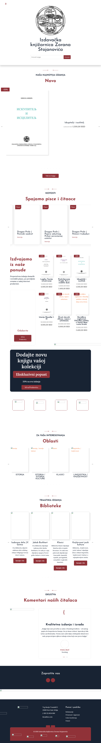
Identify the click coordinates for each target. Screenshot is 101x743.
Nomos (40, 542)
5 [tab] (53, 168)
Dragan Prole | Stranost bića (79, 233)
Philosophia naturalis (80, 543)
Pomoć (68, 721)
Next (99, 126)
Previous (2, 126)
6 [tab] (56, 168)
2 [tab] (45, 168)
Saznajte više (20, 565)
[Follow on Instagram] (53, 680)
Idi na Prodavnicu (22, 338)
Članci (19, 207)
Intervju (20, 241)
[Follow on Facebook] (48, 680)
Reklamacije (69, 712)
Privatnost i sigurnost (73, 715)
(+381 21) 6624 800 (49, 713)
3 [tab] (48, 168)
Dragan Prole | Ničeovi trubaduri (53, 233)
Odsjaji (60, 542)
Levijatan (20, 542)
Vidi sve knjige (50, 176)
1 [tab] (42, 168)
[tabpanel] (50, 126)
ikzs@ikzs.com (47, 717)
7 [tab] (59, 168)
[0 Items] (93, 3)
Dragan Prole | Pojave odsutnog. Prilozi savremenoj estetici (26, 235)
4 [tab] (50, 168)
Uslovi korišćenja (71, 718)
